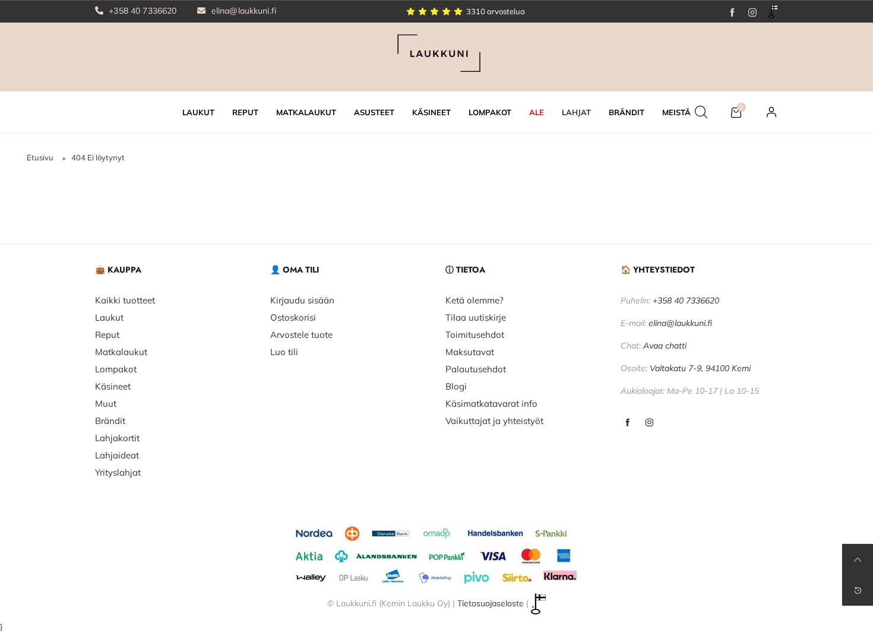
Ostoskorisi (293, 317)
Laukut (109, 317)
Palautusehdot (475, 369)
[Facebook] (732, 11)
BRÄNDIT (626, 112)
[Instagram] (752, 11)
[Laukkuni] (436, 55)
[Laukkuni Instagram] (649, 423)
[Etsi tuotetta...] (701, 112)
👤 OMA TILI (294, 270)
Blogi (456, 386)
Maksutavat (469, 351)
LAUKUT (198, 112)
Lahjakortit (117, 438)
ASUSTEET (374, 112)
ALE (536, 112)
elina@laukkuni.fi (243, 10)
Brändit (110, 420)
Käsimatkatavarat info (491, 403)
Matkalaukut (121, 351)
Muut (105, 403)
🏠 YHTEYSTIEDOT (658, 270)
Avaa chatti (665, 345)
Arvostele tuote (301, 334)
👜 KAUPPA (118, 270)
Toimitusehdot (474, 334)
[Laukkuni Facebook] (627, 423)
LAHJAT (576, 112)
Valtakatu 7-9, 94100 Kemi (700, 368)
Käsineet (113, 386)
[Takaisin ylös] (857, 559)
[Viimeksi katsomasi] (857, 590)
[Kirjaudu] (771, 112)
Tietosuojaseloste (490, 603)
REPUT (245, 112)
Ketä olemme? (474, 300)
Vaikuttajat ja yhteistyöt (494, 420)
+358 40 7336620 (141, 10)
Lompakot (116, 369)
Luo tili (284, 351)
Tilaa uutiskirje (475, 317)
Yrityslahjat (118, 472)
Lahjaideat (117, 455)
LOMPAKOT (490, 112)
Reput (107, 334)
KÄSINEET (431, 112)
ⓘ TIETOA (465, 270)
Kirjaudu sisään (302, 300)
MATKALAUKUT (306, 112)
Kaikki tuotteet (125, 300)
